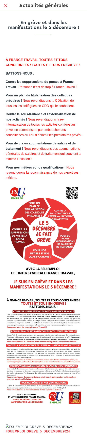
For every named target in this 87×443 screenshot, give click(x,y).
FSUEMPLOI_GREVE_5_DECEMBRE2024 (38, 431)
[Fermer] (5, 5)
